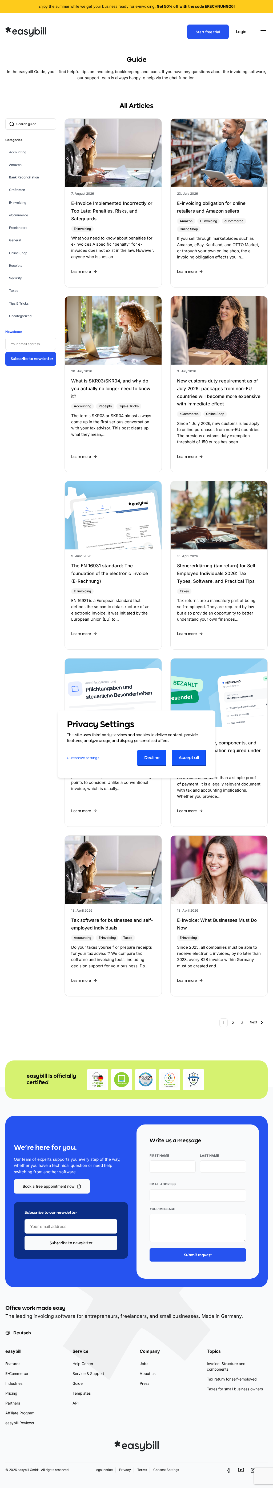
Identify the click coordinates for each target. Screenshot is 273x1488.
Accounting (17, 152)
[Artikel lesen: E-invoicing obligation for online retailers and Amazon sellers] (219, 203)
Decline (151, 758)
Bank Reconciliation (24, 177)
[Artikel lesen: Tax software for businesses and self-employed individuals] (113, 916)
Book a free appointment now (49, 1186)
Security (15, 278)
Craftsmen (17, 190)
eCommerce (18, 215)
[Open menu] (263, 31)
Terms (142, 1470)
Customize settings (83, 758)
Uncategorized (20, 316)
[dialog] (136, 744)
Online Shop (18, 253)
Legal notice (103, 1470)
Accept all (189, 758)
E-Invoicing (17, 203)
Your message (162, 1209)
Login (241, 31)
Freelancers (18, 228)
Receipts (15, 266)
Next (253, 1022)
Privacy (125, 1470)
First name (159, 1156)
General (15, 240)
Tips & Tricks (19, 303)
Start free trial (208, 32)
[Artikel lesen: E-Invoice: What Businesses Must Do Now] (219, 916)
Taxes (13, 291)
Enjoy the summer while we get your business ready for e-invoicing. (136, 6)
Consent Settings (166, 1470)
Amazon (15, 165)
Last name (209, 1156)
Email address (163, 1184)
